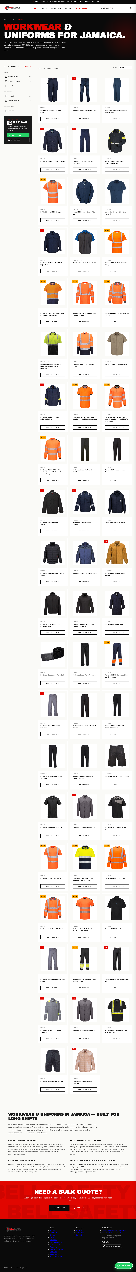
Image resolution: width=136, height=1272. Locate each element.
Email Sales (15, 140)
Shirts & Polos (19, 76)
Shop (36, 8)
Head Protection (56, 1242)
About (45, 8)
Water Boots (54, 1254)
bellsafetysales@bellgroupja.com (114, 1230)
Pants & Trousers (19, 81)
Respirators (54, 1247)
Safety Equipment (56, 1256)
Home (5, 19)
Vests (52, 1237)
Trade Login (81, 8)
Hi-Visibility (19, 96)
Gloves (52, 1235)
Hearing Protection (56, 1249)
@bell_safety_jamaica (113, 1246)
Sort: (115, 67)
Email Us (80, 1208)
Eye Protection (55, 1244)
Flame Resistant (19, 101)
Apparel (52, 1230)
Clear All (28, 66)
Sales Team (56, 8)
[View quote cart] (130, 8)
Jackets (19, 86)
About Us (79, 1230)
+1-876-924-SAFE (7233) (111, 1232)
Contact (68, 8)
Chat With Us (125, 1265)
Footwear (53, 1232)
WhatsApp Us (15, 135)
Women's (11, 111)
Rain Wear (53, 1252)
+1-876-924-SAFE (106, 8)
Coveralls (53, 1240)
